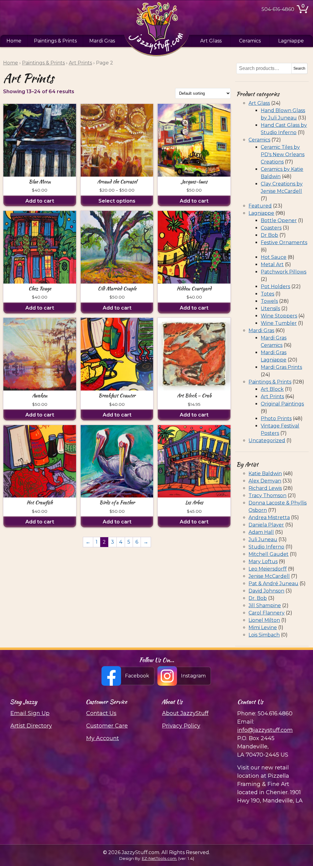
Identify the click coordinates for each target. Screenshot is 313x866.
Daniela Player (266, 525)
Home (13, 41)
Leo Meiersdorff (268, 569)
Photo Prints (276, 418)
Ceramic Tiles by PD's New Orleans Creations (282, 154)
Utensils (270, 308)
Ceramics (250, 41)
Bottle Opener (279, 220)
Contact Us (101, 713)
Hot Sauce (273, 257)
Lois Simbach (264, 635)
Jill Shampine (265, 605)
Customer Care (107, 725)
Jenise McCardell (269, 576)
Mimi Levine (263, 627)
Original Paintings (282, 404)
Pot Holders (275, 286)
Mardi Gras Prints (281, 367)
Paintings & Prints (55, 41)
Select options (116, 201)
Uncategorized (267, 440)
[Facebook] (128, 676)
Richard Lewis (265, 488)
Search (299, 68)
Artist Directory (31, 725)
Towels (269, 301)
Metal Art (272, 264)
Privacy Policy (181, 725)
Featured (260, 206)
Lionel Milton (264, 620)
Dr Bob (269, 235)
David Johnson (266, 591)
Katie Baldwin (265, 473)
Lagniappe (291, 41)
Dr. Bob (258, 598)
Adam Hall (261, 532)
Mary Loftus (263, 561)
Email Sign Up (30, 713)
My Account (102, 738)
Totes (267, 294)
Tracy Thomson (267, 495)
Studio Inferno (266, 547)
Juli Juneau (263, 539)
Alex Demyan (265, 481)
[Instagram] (184, 676)
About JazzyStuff (185, 713)
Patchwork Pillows (283, 272)
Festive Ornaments (284, 242)
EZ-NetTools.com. (159, 858)
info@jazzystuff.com (265, 730)
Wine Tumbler (279, 323)
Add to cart (39, 201)
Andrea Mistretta (269, 517)
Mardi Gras (102, 41)
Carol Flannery (267, 613)
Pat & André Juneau (273, 583)
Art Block (272, 389)
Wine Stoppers (279, 316)
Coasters (271, 228)
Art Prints (80, 63)
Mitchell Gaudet (269, 554)
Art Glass (211, 41)
